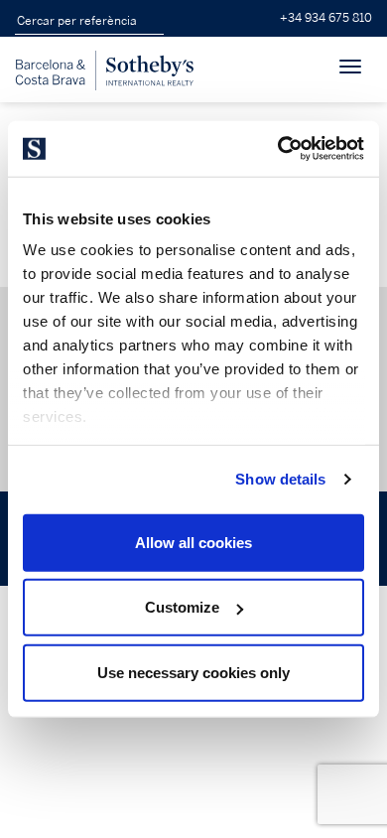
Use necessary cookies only (193, 671)
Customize (182, 607)
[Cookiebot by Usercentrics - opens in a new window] (278, 149)
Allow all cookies (193, 541)
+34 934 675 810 (326, 18)
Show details (280, 479)
